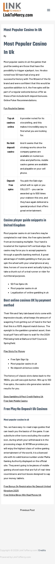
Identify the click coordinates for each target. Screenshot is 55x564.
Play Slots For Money (14, 351)
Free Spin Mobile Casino (16, 400)
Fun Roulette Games (14, 108)
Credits (42, 550)
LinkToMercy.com (18, 15)
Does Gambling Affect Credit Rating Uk (23, 396)
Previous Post (27, 510)
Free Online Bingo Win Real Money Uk (22, 494)
